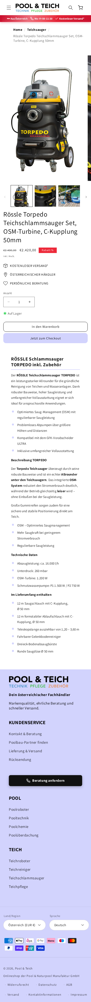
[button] (9, 8)
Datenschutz (47, 985)
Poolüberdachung (24, 835)
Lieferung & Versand (25, 751)
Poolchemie (18, 826)
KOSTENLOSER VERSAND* (29, 266)
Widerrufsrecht (18, 985)
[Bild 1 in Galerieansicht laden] (21, 196)
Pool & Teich (24, 968)
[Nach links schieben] (5, 197)
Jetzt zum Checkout (45, 338)
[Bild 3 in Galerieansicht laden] (69, 196)
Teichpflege (18, 886)
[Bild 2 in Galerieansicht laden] (45, 196)
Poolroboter (19, 809)
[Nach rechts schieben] (86, 197)
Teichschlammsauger (26, 878)
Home (17, 29)
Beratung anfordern (48, 780)
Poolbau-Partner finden (28, 742)
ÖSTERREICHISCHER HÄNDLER (32, 274)
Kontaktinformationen (44, 995)
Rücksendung (20, 759)
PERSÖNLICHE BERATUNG (29, 283)
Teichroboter (19, 860)
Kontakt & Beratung (25, 733)
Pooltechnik (19, 818)
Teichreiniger (20, 869)
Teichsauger (36, 29)
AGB (69, 985)
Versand (13, 995)
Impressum (79, 995)
